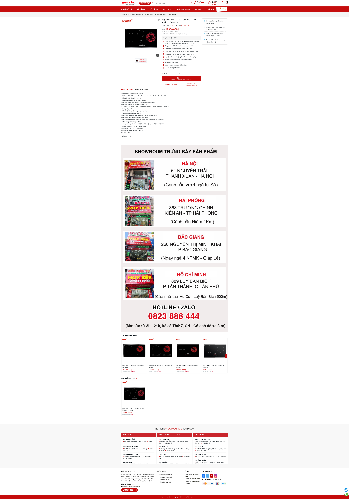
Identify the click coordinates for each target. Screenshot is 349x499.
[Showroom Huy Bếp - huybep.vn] (130, 2)
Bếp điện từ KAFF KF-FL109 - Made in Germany (133, 366)
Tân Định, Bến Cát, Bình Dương (205, 456)
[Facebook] (203, 476)
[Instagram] (215, 476)
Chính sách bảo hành (165, 482)
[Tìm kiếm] (154, 3)
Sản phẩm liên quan (129, 335)
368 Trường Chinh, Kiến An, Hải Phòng (135, 449)
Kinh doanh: (192, 475)
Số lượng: (164, 73)
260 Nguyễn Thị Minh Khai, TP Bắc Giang (136, 456)
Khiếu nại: (192, 481)
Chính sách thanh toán (165, 474)
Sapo (191, 497)
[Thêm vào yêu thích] (159, 20)
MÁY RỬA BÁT (168, 9)
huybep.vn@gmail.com (132, 486)
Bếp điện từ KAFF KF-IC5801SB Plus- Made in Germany (133, 409)
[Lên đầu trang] (346, 485)
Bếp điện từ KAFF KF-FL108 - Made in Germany (160, 366)
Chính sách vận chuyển (165, 477)
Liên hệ (187, 483)
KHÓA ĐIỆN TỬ (199, 9)
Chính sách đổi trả (164, 479)
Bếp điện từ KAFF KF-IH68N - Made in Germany (187, 366)
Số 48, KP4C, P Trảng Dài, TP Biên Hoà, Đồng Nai (211, 449)
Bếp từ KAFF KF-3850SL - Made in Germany (213, 366)
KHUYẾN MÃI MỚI (127, 9)
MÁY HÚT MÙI (154, 9)
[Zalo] (346, 490)
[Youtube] (211, 476)
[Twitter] (207, 476)
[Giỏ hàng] (226, 2)
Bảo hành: (192, 478)
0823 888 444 (200, 3)
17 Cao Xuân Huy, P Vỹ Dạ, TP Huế (170, 456)
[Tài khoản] (222, 2)
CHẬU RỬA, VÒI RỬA (183, 9)
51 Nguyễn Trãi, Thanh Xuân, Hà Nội (135, 441)
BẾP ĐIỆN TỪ (141, 9)
